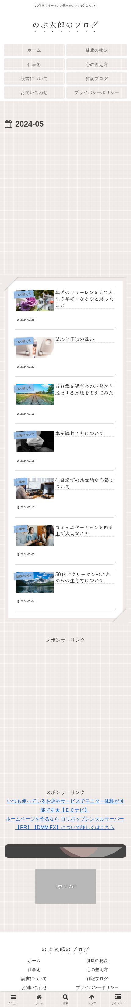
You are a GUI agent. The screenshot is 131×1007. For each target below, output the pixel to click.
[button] (117, 845)
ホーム (34, 960)
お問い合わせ (34, 987)
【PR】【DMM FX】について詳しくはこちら (65, 827)
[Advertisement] (65, 199)
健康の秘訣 (97, 960)
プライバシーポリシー (97, 987)
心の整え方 (97, 969)
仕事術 (34, 969)
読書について (34, 978)
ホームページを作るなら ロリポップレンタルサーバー (65, 818)
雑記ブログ (97, 978)
